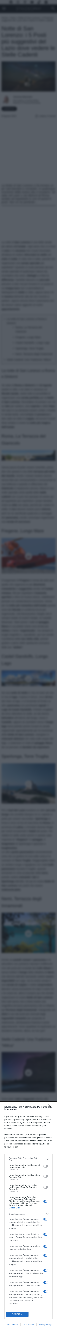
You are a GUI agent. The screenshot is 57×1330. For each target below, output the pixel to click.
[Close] (51, 1107)
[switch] (45, 1166)
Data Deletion (12, 1324)
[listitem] (28, 1159)
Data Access (28, 1324)
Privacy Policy (45, 1324)
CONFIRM (17, 1314)
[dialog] (28, 1216)
